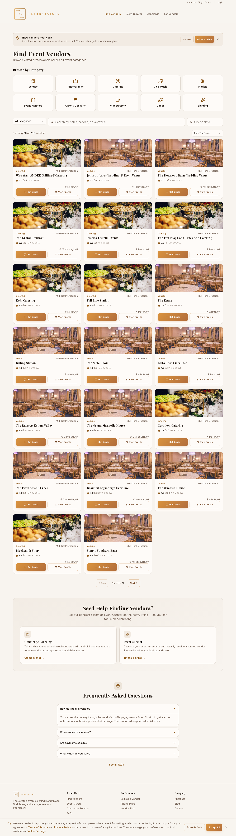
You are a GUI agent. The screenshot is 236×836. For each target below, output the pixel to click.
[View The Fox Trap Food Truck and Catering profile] (189, 215)
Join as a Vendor (130, 798)
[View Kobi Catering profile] (47, 278)
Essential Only (194, 827)
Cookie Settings (36, 831)
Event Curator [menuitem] (134, 13)
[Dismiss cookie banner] (226, 827)
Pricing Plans (128, 803)
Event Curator (74, 803)
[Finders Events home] (37, 794)
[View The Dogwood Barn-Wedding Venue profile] (189, 153)
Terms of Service (38, 827)
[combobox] (29, 121)
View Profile (64, 192)
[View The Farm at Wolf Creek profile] (47, 465)
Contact (209, 2)
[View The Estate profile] (189, 278)
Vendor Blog (128, 808)
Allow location (204, 39)
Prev (103, 583)
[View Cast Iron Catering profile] (189, 403)
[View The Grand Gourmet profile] (47, 215)
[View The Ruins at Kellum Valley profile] (47, 403)
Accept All (214, 827)
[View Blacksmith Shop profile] (47, 528)
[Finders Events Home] (36, 14)
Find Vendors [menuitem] (113, 13)
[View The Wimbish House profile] (189, 465)
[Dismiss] (217, 39)
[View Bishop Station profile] (47, 340)
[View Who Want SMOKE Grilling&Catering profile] (47, 153)
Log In (220, 2)
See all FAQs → (118, 764)
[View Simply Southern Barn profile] (118, 528)
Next (132, 583)
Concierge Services (78, 808)
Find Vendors (74, 798)
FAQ (69, 813)
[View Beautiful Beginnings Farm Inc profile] (118, 465)
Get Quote (32, 192)
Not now (187, 39)
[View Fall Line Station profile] (118, 278)
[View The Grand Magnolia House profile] (118, 403)
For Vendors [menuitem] (171, 13)
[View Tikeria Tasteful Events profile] (118, 215)
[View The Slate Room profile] (118, 340)
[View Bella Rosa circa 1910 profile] (189, 340)
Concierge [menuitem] (153, 13)
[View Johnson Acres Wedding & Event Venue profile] (118, 153)
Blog (200, 2)
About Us (191, 2)
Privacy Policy (62, 827)
